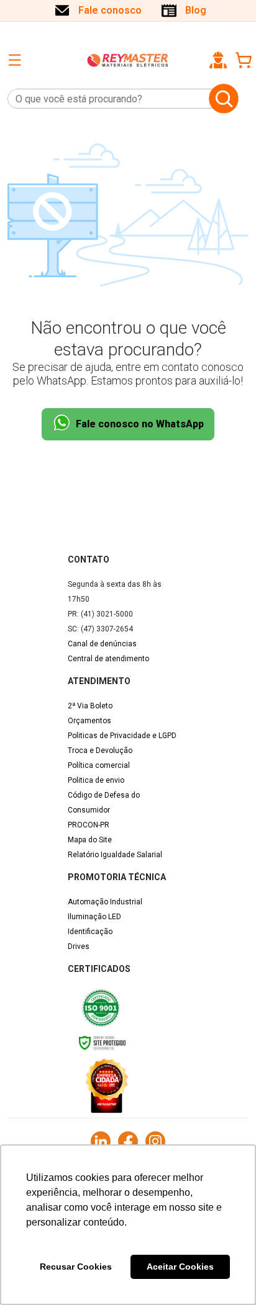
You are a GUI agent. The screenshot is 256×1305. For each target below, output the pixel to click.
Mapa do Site (90, 839)
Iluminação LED (94, 916)
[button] (218, 60)
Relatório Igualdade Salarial (115, 854)
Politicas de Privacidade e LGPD (122, 735)
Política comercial (99, 765)
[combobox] (106, 98)
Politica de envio (96, 780)
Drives (78, 946)
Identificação (90, 931)
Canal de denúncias (102, 643)
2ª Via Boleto (90, 705)
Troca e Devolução (100, 750)
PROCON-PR (88, 825)
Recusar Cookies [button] (76, 1267)
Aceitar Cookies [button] (180, 1267)
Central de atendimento (108, 658)
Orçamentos (89, 720)
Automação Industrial (105, 901)
